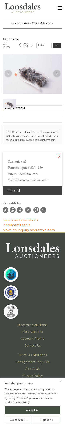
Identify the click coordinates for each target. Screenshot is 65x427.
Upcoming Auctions (32, 325)
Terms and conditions (20, 220)
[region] (32, 402)
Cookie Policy (21, 402)
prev (20, 45)
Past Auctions (32, 331)
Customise (17, 420)
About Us (32, 369)
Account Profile (32, 338)
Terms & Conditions (32, 355)
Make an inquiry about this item (29, 230)
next (31, 45)
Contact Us (32, 345)
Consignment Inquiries (32, 362)
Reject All (46, 420)
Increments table (17, 225)
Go (56, 45)
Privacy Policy (32, 375)
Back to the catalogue (25, 45)
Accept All (32, 410)
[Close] (61, 381)
